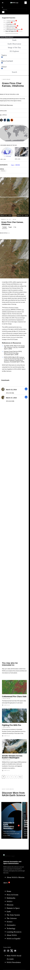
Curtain (4, 227)
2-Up (15, 227)
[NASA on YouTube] (15, 950)
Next (20, 777)
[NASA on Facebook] (4, 950)
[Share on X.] (1, 120)
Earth (14, 40)
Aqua (12, 165)
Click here (12, 337)
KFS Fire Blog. (14, 353)
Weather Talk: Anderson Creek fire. (14, 346)
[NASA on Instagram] (8, 950)
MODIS (18, 165)
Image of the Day (14, 47)
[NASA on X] (11, 950)
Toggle (10, 227)
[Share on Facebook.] (5, 120)
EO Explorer (14, 51)
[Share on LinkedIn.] (8, 120)
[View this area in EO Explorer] (14, 133)
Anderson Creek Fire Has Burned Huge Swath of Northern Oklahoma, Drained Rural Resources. (14, 359)
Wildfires (3, 170)
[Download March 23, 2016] (26, 390)
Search (14, 72)
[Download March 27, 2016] (26, 398)
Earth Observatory (14, 44)
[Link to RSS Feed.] (11, 120)
